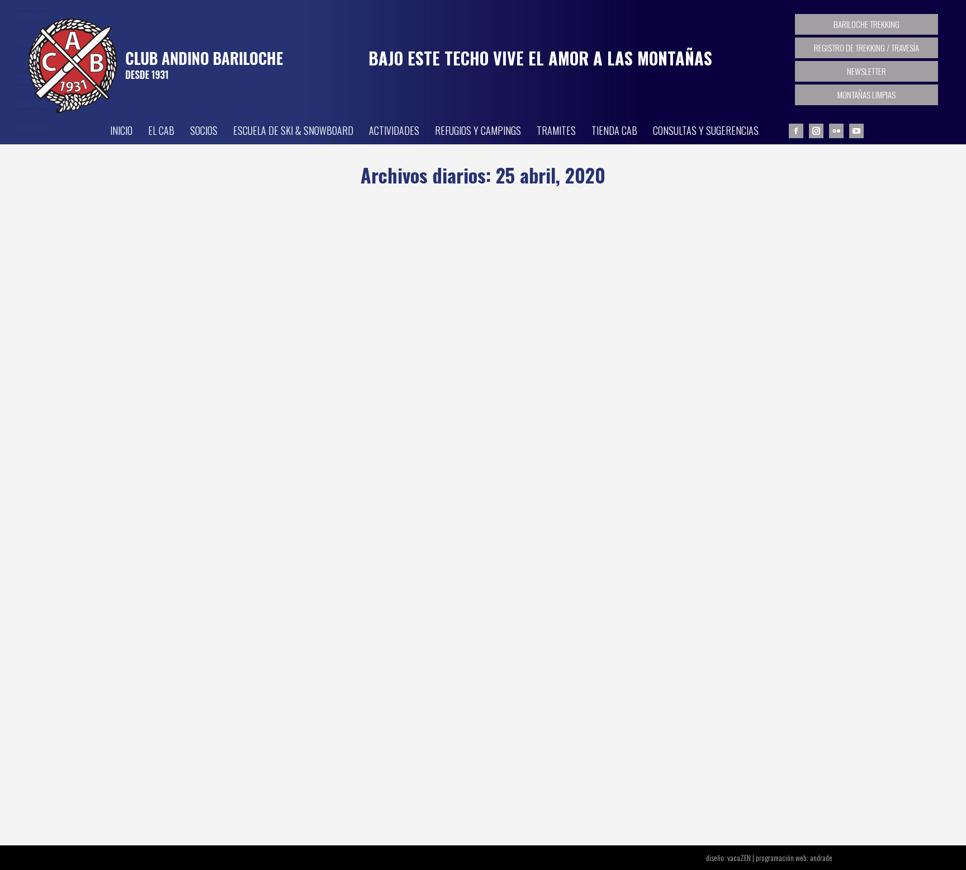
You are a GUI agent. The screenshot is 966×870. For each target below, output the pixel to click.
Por (246, 470)
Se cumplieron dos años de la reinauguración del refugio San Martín (336, 449)
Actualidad (165, 470)
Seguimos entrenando (208, 748)
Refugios (199, 470)
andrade (821, 857)
